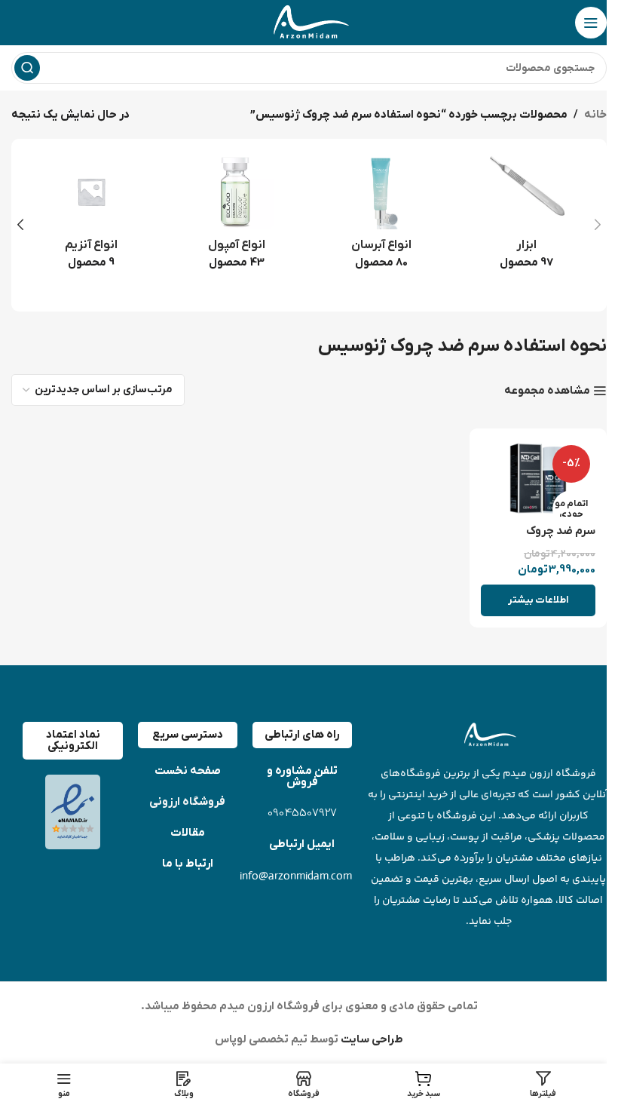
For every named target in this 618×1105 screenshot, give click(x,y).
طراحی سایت (370, 1039)
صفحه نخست (187, 770)
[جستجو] (27, 68)
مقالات (187, 832)
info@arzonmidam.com (296, 875)
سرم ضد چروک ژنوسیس (560, 538)
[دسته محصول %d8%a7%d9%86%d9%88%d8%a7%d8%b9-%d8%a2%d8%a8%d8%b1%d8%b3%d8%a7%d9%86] (382, 216)
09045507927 (302, 813)
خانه (595, 114)
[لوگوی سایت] (309, 21)
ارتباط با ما (187, 863)
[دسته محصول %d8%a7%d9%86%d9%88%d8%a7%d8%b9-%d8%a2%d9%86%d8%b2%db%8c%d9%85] (91, 216)
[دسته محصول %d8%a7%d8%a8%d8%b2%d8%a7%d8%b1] (527, 216)
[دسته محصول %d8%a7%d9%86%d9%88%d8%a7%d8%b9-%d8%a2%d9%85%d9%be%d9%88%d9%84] (237, 216)
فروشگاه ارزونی (187, 801)
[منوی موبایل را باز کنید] (591, 23)
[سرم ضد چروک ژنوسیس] (538, 478)
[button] (598, 225)
